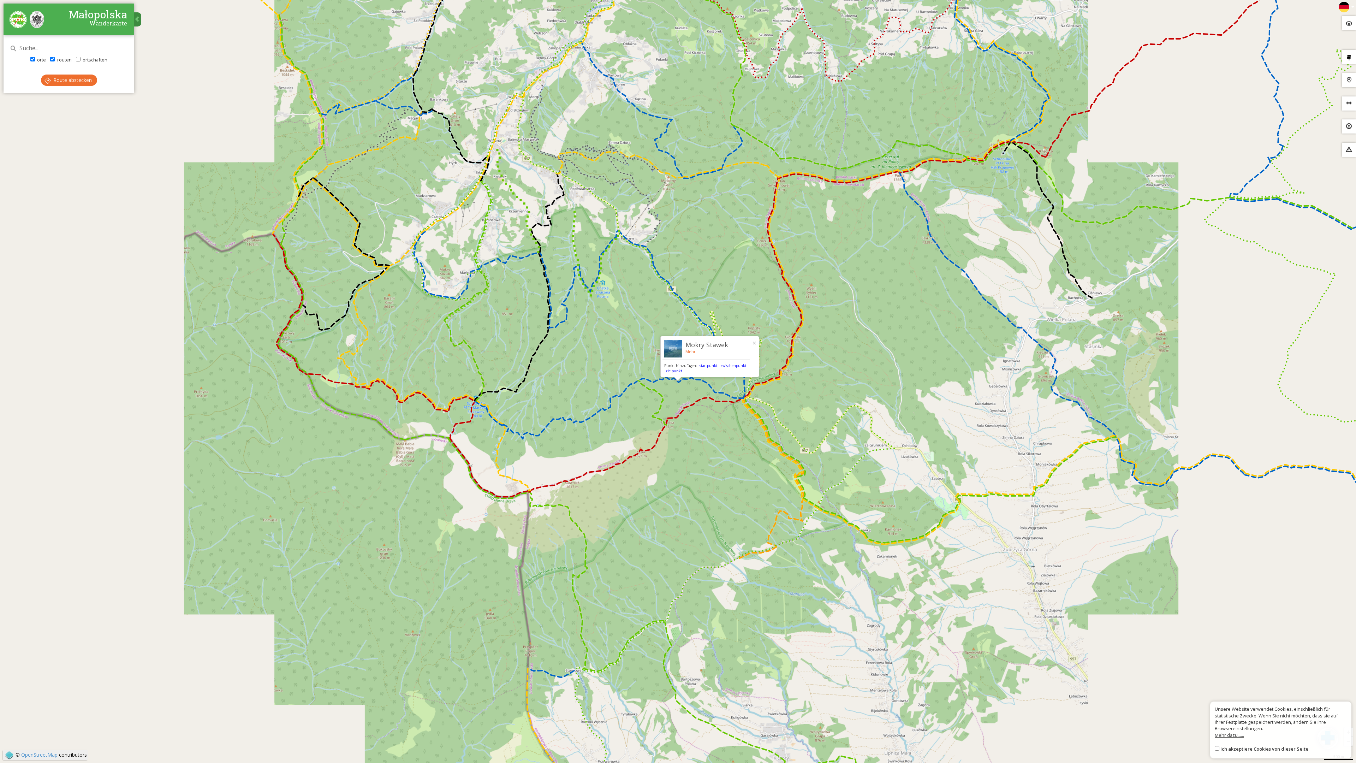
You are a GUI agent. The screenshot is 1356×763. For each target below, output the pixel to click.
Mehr (690, 352)
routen (63, 60)
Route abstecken (72, 80)
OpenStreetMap (39, 754)
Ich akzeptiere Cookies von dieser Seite (1264, 749)
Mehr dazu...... (1229, 735)
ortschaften (94, 60)
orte (41, 60)
